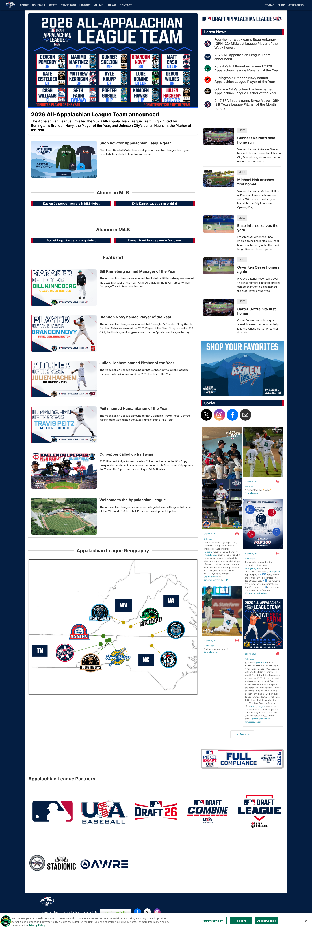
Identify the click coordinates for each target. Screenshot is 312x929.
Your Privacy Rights (115, 912)
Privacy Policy (70, 912)
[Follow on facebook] (232, 415)
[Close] (306, 921)
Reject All (241, 920)
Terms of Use (49, 912)
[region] (156, 921)
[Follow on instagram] (219, 415)
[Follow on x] (206, 415)
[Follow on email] (245, 415)
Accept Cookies (266, 920)
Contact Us (89, 912)
